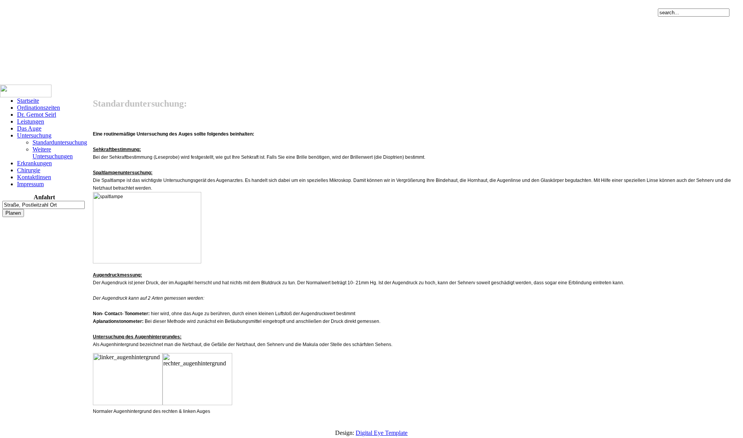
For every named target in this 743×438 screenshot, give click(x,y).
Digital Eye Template (381, 433)
